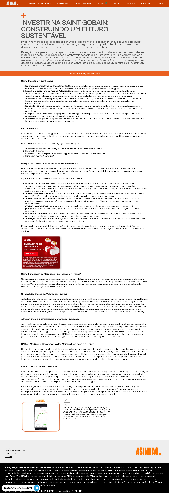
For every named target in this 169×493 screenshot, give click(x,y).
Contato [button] (8, 456)
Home (7, 448)
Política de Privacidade (15, 451)
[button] (62, 3)
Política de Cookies (13, 454)
